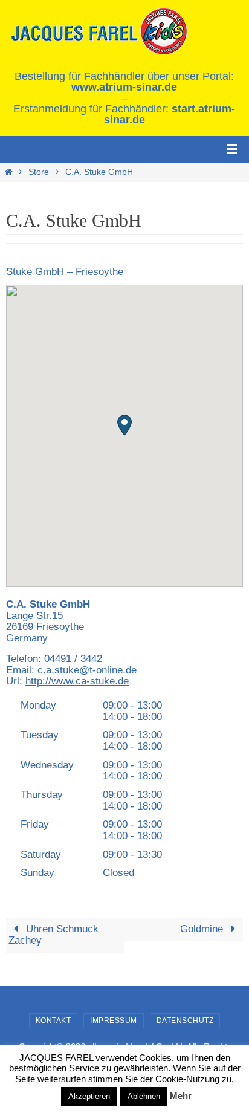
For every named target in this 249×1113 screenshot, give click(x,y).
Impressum (113, 1020)
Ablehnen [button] (144, 1096)
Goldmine (203, 929)
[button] (124, 425)
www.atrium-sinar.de (124, 87)
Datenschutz (185, 1020)
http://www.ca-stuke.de (77, 681)
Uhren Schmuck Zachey (53, 934)
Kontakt (53, 1020)
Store (38, 172)
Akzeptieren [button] (89, 1096)
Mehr (181, 1096)
